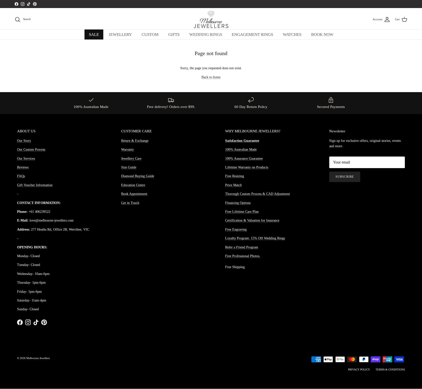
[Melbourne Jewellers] (211, 19)
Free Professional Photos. (242, 256)
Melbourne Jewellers (38, 358)
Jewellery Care (131, 158)
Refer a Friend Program (241, 247)
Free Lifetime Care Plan (242, 212)
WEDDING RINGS (205, 34)
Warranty (127, 149)
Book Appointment (134, 194)
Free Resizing (234, 176)
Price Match (233, 185)
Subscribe (345, 176)
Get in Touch (130, 203)
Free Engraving (236, 229)
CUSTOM (150, 34)
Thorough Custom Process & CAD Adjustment (257, 194)
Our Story (24, 141)
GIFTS (173, 34)
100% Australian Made (241, 149)
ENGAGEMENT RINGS (252, 34)
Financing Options (238, 203)
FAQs (21, 176)
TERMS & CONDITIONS (390, 369)
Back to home (211, 77)
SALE (94, 34)
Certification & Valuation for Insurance (252, 220)
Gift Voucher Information (35, 185)
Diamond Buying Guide (137, 176)
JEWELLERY (120, 34)
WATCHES (292, 34)
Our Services (26, 158)
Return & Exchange (134, 141)
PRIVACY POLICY (359, 369)
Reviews (23, 167)
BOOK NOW (322, 34)
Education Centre (133, 185)
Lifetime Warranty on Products (246, 167)
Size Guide (128, 167)
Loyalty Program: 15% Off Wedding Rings (255, 238)
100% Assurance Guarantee (244, 158)
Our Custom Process (31, 149)
